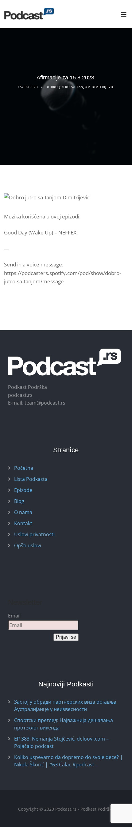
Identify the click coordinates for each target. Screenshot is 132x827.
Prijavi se (66, 637)
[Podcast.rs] (29, 13)
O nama (23, 512)
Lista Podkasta (31, 479)
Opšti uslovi (27, 545)
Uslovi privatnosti (34, 534)
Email (14, 615)
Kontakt (23, 523)
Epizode (23, 490)
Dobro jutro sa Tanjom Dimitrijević (80, 87)
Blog (19, 501)
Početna (23, 468)
